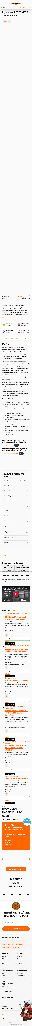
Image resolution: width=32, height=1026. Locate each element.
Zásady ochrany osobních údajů (7, 984)
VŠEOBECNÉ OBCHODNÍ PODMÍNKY (7, 981)
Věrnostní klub (5, 963)
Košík (3, 961)
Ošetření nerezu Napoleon (16, 778)
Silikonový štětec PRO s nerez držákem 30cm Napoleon (15, 747)
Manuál (24, 338)
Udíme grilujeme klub (8, 944)
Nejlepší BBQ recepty (20, 941)
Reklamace (4, 989)
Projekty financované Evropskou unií (21, 976)
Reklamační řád (5, 986)
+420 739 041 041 (7, 1008)
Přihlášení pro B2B (21, 979)
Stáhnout (16, 445)
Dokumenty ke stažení (7, 991)
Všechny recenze (15, 869)
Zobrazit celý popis (6, 317)
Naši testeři (6, 947)
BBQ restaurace (15, 947)
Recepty (19, 958)
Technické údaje (14, 338)
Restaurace (19, 963)
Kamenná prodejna (21, 973)
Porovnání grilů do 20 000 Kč (7, 445)
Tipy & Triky (19, 956)
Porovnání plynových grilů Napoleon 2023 (10, 453)
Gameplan (20, 1024)
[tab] (5, 338)
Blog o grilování (19, 944)
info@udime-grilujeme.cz (9, 1019)
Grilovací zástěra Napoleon (17, 680)
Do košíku (7, 641)
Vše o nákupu (5, 977)
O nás (11, 941)
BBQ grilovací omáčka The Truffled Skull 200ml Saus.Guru (16, 713)
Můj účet (4, 956)
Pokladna (4, 958)
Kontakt (5, 941)
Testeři (18, 961)
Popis (5, 338)
